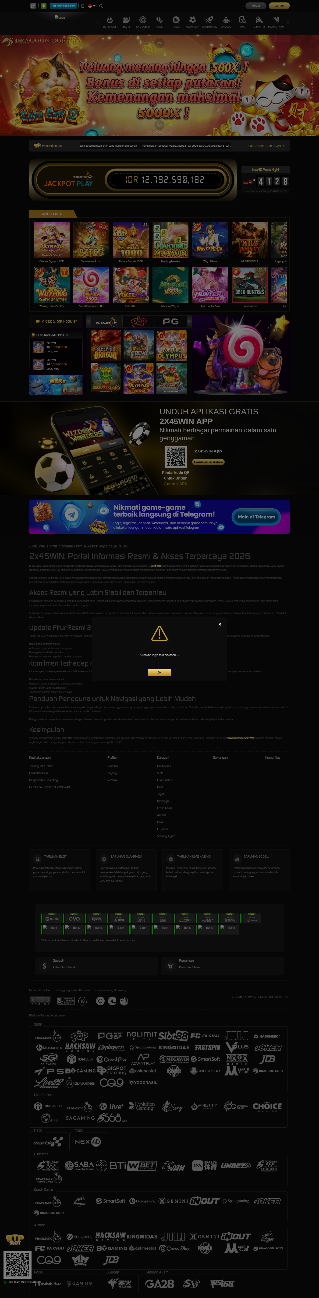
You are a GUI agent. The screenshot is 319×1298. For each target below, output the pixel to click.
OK (159, 672)
